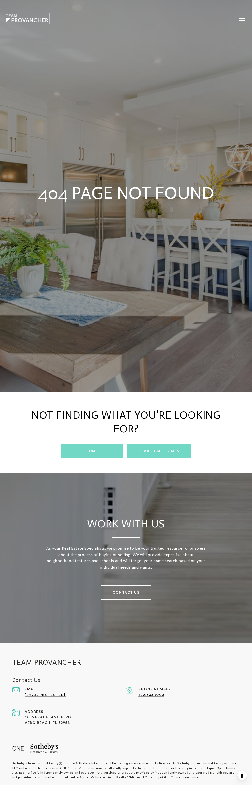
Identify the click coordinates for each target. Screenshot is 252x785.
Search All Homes (159, 451)
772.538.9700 (151, 695)
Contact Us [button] (126, 592)
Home (92, 451)
